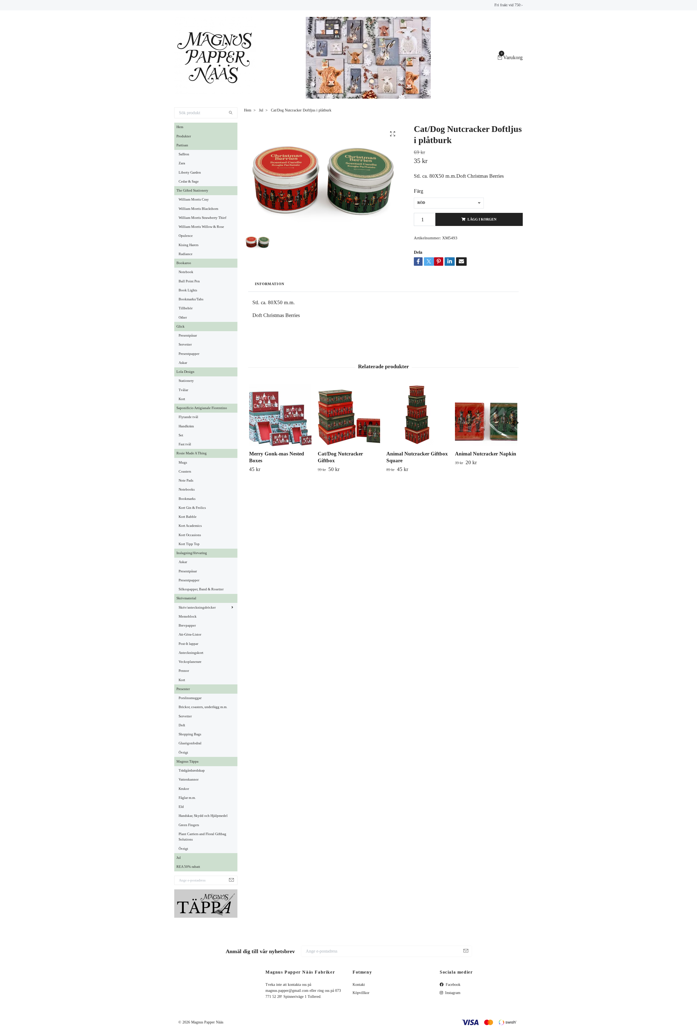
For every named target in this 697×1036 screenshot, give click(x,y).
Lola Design (185, 372)
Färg (418, 191)
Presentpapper (189, 354)
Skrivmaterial (186, 598)
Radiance (185, 254)
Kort (182, 399)
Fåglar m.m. (187, 798)
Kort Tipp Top (189, 544)
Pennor (184, 671)
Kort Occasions (190, 535)
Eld (181, 807)
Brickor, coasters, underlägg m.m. (203, 707)
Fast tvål (185, 444)
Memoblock (188, 616)
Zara (182, 163)
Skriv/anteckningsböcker (197, 607)
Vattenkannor (188, 779)
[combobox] (449, 203)
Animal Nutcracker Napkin (485, 454)
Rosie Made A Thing (191, 453)
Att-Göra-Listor (190, 634)
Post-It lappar (188, 644)
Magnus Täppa (187, 761)
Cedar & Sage (189, 181)
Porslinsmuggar (190, 698)
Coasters (185, 471)
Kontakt (359, 985)
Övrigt (183, 752)
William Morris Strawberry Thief (202, 218)
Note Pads (186, 480)
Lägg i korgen (481, 219)
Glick (180, 326)
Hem (179, 127)
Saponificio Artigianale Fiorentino (201, 408)
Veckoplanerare (190, 662)
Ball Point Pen (189, 281)
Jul (178, 858)
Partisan (182, 145)
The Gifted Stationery (192, 190)
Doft (182, 725)
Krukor (184, 789)
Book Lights (188, 290)
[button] (515, 423)
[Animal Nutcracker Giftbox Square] (417, 415)
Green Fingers (189, 825)
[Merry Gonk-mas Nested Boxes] (280, 415)
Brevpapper (187, 625)
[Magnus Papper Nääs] (215, 58)
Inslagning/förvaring (191, 553)
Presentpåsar (188, 335)
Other (183, 317)
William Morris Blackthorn (198, 209)
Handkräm (186, 426)
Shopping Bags (190, 734)
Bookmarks (187, 499)
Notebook (186, 272)
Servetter (185, 344)
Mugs (183, 462)
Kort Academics (190, 526)
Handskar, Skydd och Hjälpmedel (203, 816)
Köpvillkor (361, 993)
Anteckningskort (191, 653)
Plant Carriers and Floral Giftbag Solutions (202, 836)
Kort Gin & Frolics (192, 508)
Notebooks (187, 489)
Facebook (452, 985)
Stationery (186, 381)
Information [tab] (269, 284)
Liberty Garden (190, 172)
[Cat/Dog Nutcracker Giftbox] (349, 415)
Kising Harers (188, 245)
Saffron (184, 154)
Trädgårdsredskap (192, 770)
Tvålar (183, 390)
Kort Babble (188, 517)
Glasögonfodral (190, 743)
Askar (183, 363)
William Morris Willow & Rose (201, 227)
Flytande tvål (188, 417)
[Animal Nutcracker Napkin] (486, 415)
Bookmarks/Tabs (191, 299)
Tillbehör (185, 308)
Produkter (183, 136)
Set (181, 435)
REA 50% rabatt (188, 867)
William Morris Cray (194, 199)
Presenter (183, 689)
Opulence (186, 236)
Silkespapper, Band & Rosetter (201, 589)
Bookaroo (183, 263)
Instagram (452, 993)
